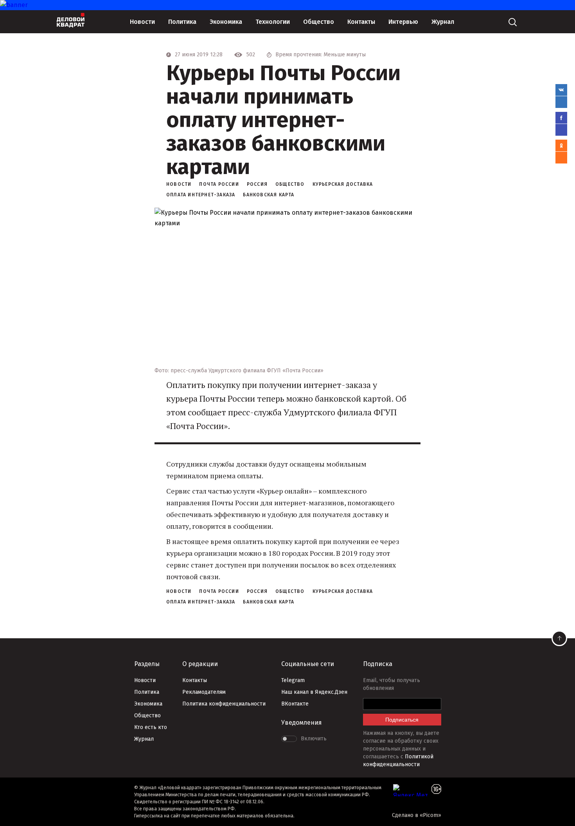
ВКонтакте (295, 703)
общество (290, 184)
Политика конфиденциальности (224, 703)
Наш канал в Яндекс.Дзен (314, 692)
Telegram (293, 680)
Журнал (442, 21)
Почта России (219, 184)
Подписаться (402, 719)
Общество (318, 21)
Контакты (361, 21)
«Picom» (430, 815)
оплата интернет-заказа (200, 195)
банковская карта (268, 195)
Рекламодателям (204, 692)
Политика (182, 21)
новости (178, 184)
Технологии (272, 21)
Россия (257, 184)
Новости (142, 21)
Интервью (403, 21)
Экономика (226, 21)
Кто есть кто (150, 727)
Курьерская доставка (343, 184)
